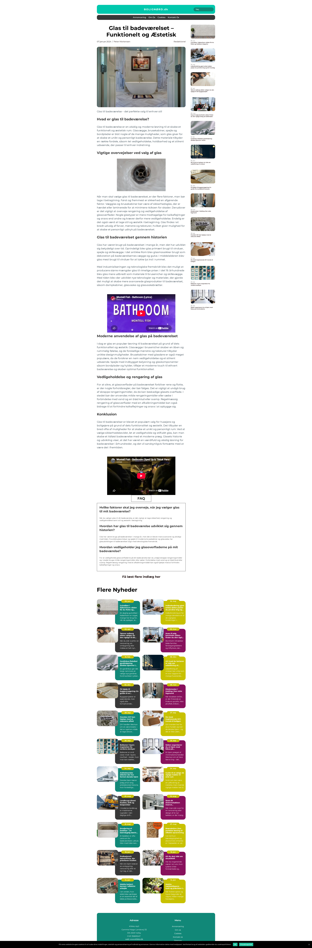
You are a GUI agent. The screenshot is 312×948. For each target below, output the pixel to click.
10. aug (173, 796)
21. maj (128, 824)
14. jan (127, 880)
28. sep (128, 713)
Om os (151, 17)
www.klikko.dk (136, 939)
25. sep (173, 740)
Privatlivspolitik (246, 944)
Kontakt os (173, 17)
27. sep (173, 713)
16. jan (127, 852)
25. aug (127, 796)
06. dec (173, 657)
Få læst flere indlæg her (141, 577)
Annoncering (139, 17)
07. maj (173, 824)
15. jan (173, 852)
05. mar (173, 629)
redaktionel (180, 41)
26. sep (128, 740)
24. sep (127, 768)
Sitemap (178, 940)
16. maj (173, 601)
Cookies (161, 17)
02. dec (127, 685)
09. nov (173, 685)
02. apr (128, 629)
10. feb (127, 657)
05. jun (128, 601)
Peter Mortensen (122, 41)
